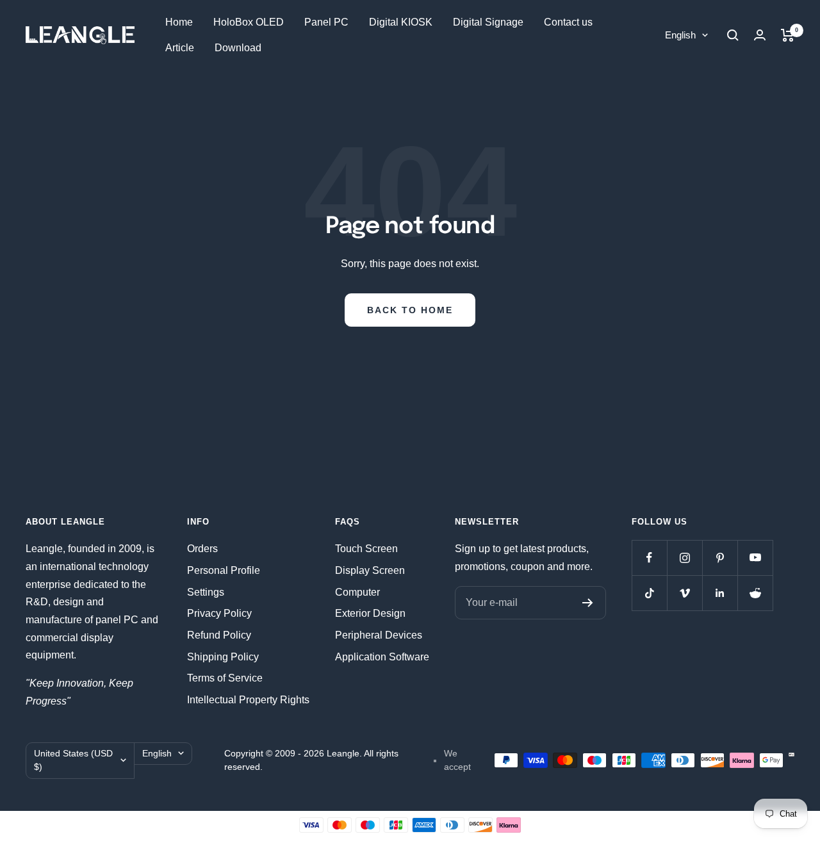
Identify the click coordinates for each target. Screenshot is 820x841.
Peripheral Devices (378, 635)
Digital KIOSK (400, 22)
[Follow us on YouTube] (755, 557)
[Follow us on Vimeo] (684, 592)
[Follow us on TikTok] (649, 592)
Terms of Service (225, 678)
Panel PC (326, 22)
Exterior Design (370, 613)
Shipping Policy (223, 656)
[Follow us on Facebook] (649, 557)
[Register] (587, 602)
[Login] (760, 34)
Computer (357, 592)
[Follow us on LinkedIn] (719, 592)
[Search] (733, 35)
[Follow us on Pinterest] (719, 557)
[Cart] (787, 35)
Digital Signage (488, 22)
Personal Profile (223, 570)
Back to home (410, 310)
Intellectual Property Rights (248, 699)
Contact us (568, 22)
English (680, 34)
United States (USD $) (73, 760)
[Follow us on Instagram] (684, 557)
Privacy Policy (219, 613)
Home (179, 22)
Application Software (382, 656)
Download (238, 47)
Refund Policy (219, 635)
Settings (205, 592)
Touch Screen (366, 548)
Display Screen (370, 570)
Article (179, 47)
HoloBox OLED (248, 22)
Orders (202, 548)
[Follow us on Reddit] (755, 592)
